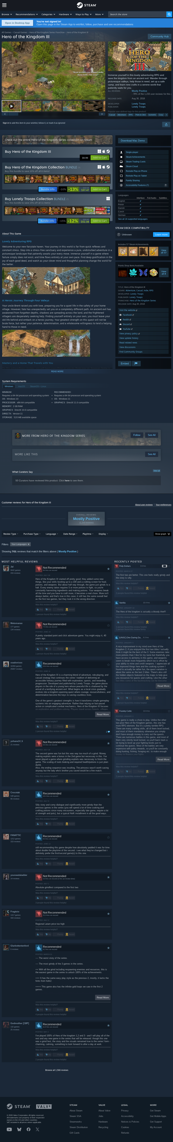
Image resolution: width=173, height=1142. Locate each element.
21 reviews (14, 745)
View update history (128, 338)
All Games (6, 32)
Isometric (152, 115)
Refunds (125, 1133)
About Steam (76, 1110)
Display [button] (102, 533)
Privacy (125, 1110)
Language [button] (51, 533)
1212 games (15, 839)
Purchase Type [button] (30, 533)
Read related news (128, 342)
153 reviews (15, 842)
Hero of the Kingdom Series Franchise (47, 32)
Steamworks (76, 1121)
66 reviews (14, 799)
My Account (156, 1127)
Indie (146, 290)
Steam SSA (75, 1116)
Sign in (6, 123)
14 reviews (14, 879)
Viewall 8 (163, 272)
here (67, 480)
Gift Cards (75, 1133)
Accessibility (127, 1116)
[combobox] (137, 14)
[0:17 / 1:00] (53, 71)
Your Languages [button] (19, 544)
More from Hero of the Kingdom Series (53, 435)
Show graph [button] (160, 534)
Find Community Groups (130, 351)
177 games (15, 627)
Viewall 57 (164, 251)
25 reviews (14, 1030)
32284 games (16, 666)
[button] (7, 14)
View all (157, 471)
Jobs (100, 1116)
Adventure (122, 115)
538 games (15, 796)
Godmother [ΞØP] (19, 1023)
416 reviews (15, 573)
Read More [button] (103, 714)
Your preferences (163, 505)
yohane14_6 (16, 741)
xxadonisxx (16, 662)
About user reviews (144, 505)
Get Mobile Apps (158, 1116)
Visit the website (127, 310)
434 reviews (15, 918)
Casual (112, 115)
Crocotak (15, 792)
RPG (131, 115)
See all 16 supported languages (132, 219)
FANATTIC (15, 835)
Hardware (103, 1121)
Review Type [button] (9, 533)
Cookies (125, 1127)
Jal (12, 566)
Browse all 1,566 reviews (56, 1070)
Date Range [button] (69, 533)
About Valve (104, 1110)
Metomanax (16, 623)
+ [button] (166, 115)
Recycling (103, 1127)
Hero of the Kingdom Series (143, 300)
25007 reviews (16, 669)
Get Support (156, 1121)
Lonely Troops (139, 103)
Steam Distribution (79, 1127)
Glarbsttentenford (19, 945)
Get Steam (155, 1110)
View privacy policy (128, 333)
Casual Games (20, 32)
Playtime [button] (87, 533)
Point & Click (140, 115)
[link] (74, 189)
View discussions (127, 347)
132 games (15, 1027)
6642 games (15, 570)
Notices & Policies (130, 1121)
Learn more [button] (161, 234)
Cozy (161, 115)
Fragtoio (14, 911)
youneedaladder (18, 875)
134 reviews (15, 630)
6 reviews (14, 949)
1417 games (15, 915)
